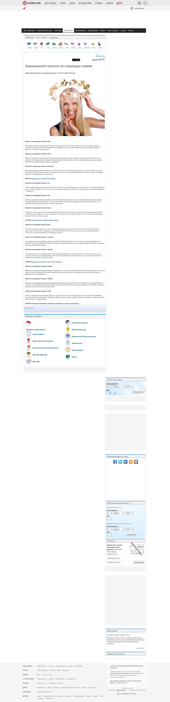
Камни (102, 30)
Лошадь (73, 48)
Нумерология (93, 30)
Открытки (67, 696)
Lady (38, 696)
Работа (40, 698)
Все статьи (29, 308)
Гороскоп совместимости (35, 329)
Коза (79, 48)
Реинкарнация (80, 30)
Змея (67, 48)
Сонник (123, 30)
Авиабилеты (60, 679)
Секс (44, 675)
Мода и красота (42, 670)
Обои (88, 696)
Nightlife (79, 666)
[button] (51, 3)
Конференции (61, 666)
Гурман (25, 683)
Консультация (113, 30)
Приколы (77, 687)
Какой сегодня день (44, 30)
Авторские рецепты (56, 683)
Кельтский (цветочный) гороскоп (45, 348)
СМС (101, 696)
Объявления (50, 698)
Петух (94, 48)
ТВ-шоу (51, 666)
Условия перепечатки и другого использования (125, 671)
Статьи (51, 679)
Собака (100, 48)
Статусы (95, 696)
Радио (49, 687)
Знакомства (93, 687)
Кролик (55, 48)
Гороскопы (41, 687)
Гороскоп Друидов (40, 355)
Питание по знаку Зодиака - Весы (118, 635)
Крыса (36, 48)
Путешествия (28, 679)
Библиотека (68, 30)
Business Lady (55, 670)
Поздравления (66, 687)
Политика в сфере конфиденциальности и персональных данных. (123, 676)
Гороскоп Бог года (79, 329)
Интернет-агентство (137, 690)
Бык (42, 48)
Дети (39, 675)
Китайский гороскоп (80, 323)
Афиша (70, 666)
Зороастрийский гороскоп (43, 341)
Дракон (61, 48)
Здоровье (65, 670)
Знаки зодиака (41, 37)
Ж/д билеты (71, 679)
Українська (139, 8)
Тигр (48, 48)
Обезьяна (87, 48)
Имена (130, 30)
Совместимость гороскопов (52, 696)
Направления (42, 679)
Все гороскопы (29, 30)
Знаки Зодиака (38, 334)
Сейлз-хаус (117, 690)
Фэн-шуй (58, 30)
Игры (84, 687)
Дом (50, 675)
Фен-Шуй (36, 361)
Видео (56, 687)
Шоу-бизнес (27, 666)
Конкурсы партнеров (44, 692)
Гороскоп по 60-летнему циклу (84, 336)
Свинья (30, 48)
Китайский (53, 37)
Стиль (25, 670)
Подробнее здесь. (121, 683)
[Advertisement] (126, 431)
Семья (25, 675)
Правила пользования (136, 673)
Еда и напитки (42, 683)
